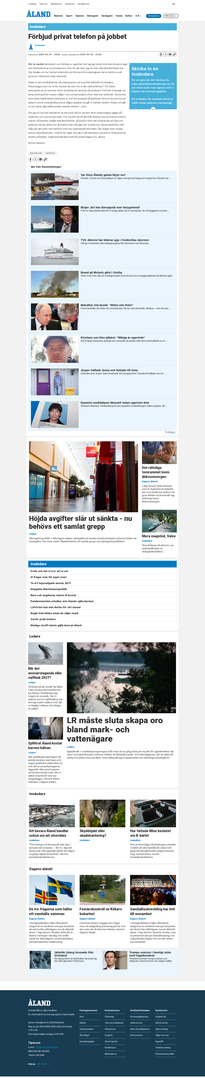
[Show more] (153, 109)
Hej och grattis (111, 1041)
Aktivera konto (161, 1022)
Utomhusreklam (86, 1029)
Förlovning (109, 1016)
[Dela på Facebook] (161, 54)
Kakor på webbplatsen (139, 1029)
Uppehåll (159, 1041)
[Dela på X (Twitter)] (165, 54)
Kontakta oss (83, 4)
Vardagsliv (107, 16)
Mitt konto (169, 15)
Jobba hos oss (136, 1022)
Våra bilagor (84, 1035)
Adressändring (161, 1029)
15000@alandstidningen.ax (46, 1047)
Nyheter (58, 16)
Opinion (79, 16)
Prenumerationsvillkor (164, 1053)
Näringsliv (92, 16)
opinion (50, 153)
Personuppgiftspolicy (139, 1016)
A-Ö (137, 16)
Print (81, 1016)
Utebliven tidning (162, 1047)
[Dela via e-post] (170, 54)
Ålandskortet (56, 4)
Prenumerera (153, 15)
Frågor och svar (162, 1035)
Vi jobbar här (160, 1016)
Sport (69, 16)
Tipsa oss (43, 4)
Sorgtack (109, 1035)
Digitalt (82, 1022)
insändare (36, 153)
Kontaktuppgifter (87, 1041)
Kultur (128, 16)
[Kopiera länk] (174, 54)
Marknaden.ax (111, 1053)
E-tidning (32, 4)
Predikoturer (110, 1047)
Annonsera (70, 4)
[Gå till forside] (38, 13)
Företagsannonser (88, 1010)
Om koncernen (136, 1035)
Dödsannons (110, 1029)
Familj (119, 16)
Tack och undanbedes (114, 1022)
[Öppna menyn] (173, 3)
